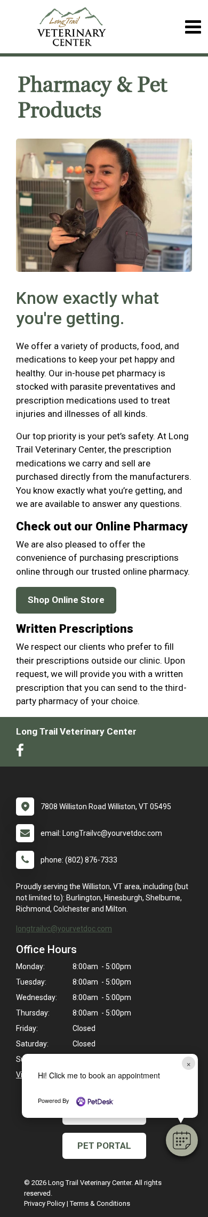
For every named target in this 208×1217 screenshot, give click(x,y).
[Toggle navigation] (192, 27)
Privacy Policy (44, 1203)
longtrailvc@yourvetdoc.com (64, 928)
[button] (182, 1140)
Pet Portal (104, 1145)
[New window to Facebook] (22, 752)
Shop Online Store (66, 599)
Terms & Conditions (100, 1203)
